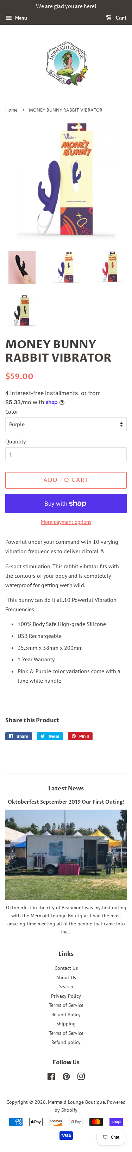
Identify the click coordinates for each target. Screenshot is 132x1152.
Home (11, 110)
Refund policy (66, 1042)
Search (66, 986)
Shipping (66, 1024)
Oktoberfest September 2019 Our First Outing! (66, 802)
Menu (20, 18)
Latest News (66, 788)
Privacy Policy (66, 996)
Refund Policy (66, 1014)
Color (11, 411)
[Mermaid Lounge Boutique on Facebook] (51, 1078)
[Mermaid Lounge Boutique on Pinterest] (66, 1078)
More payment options (66, 522)
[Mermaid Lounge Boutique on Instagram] (81, 1078)
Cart (120, 18)
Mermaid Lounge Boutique (76, 1102)
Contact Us (66, 968)
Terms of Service (66, 1005)
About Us (66, 977)
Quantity (15, 441)
